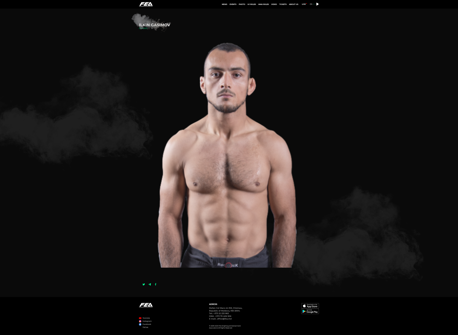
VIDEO (274, 4)
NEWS (224, 4)
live (304, 4)
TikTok (145, 327)
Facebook (147, 324)
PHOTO (242, 4)
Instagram (147, 321)
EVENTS (233, 4)
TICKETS (283, 4)
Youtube (146, 318)
